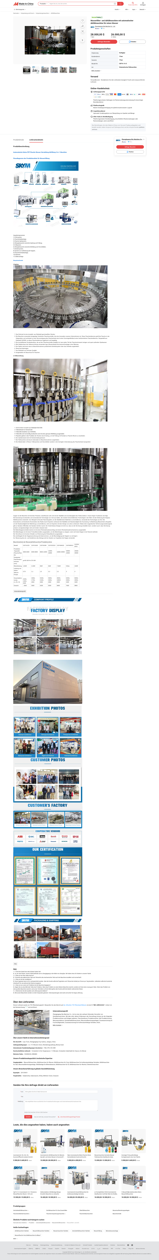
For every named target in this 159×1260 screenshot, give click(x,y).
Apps (133, 9)
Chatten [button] (133, 42)
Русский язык (85, 1248)
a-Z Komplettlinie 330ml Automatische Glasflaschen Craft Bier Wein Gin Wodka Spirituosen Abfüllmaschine (105, 1194)
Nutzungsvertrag (44, 1245)
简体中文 (31, 1248)
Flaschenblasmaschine (86, 1214)
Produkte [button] (43, 4)
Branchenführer (121, 1245)
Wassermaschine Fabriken (60, 1231)
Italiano (78, 1248)
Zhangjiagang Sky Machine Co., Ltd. (105, 26)
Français (50, 1248)
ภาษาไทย (117, 1248)
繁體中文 (38, 1248)
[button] (115, 3)
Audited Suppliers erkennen (101, 1245)
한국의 (93, 1248)
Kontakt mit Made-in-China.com (73, 1245)
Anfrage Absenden (104, 42)
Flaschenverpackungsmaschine (55, 1214)
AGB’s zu (149, 1253)
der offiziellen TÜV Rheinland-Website (74, 1005)
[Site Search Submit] (120, 4)
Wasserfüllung (98, 1231)
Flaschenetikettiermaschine (21, 1214)
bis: (22, 1096)
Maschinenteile (117, 1214)
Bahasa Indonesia (140, 1248)
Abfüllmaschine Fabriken (22, 1231)
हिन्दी (112, 1248)
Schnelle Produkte (87, 1245)
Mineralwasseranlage (112, 1231)
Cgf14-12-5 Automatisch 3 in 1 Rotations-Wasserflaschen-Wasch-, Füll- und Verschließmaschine (25, 1194)
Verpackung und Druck (27, 13)
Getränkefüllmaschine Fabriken (81, 1231)
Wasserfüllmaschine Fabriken (41, 1231)
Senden (28, 1117)
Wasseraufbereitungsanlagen (121, 1210)
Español (57, 1248)
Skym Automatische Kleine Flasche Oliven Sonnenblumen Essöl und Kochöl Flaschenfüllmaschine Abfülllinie (79, 1157)
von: (22, 1092)
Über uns (28, 1245)
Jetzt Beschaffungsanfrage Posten (69, 1117)
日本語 (44, 1248)
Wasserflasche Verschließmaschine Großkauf (27, 1235)
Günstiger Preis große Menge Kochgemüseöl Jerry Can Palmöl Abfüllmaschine (130, 1157)
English (24, 1248)
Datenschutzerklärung (56, 1245)
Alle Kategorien (20, 9)
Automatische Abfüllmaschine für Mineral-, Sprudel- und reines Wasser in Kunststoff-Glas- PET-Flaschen (52, 1157)
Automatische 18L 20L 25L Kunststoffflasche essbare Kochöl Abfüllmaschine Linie (22, 1157)
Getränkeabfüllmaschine (20, 1210)
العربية (98, 1248)
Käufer (117, 9)
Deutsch (64, 1248)
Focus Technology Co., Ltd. (78, 1252)
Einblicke (112, 1245)
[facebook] (128, 1245)
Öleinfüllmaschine (85, 1210)
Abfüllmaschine (55, 13)
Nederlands (105, 1248)
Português (70, 1248)
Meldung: (20, 1101)
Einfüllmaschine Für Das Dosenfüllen (56, 1210)
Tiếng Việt (130, 1248)
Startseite (16, 13)
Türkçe (124, 1248)
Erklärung (35, 1245)
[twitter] (132, 1245)
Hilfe (126, 9)
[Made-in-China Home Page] (23, 4)
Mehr (14, 1239)
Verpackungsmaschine (42, 13)
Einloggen (143, 5)
